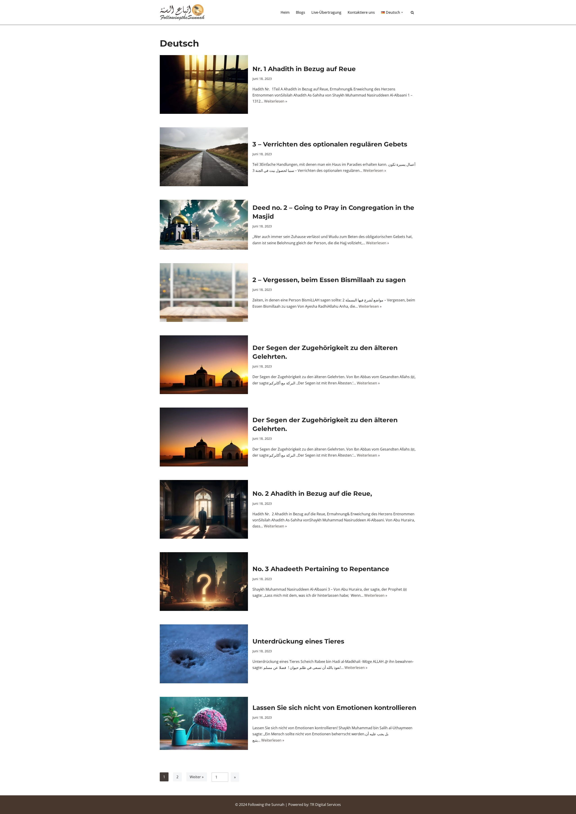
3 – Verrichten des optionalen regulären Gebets (329, 144)
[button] (402, 12)
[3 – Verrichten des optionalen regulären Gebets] (204, 156)
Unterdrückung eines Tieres (298, 641)
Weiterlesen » (275, 101)
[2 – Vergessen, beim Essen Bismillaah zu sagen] (204, 292)
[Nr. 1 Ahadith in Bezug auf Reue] (204, 84)
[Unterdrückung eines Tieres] (204, 653)
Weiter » (197, 776)
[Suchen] (412, 12)
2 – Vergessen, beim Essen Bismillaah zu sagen (329, 280)
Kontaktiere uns (361, 12)
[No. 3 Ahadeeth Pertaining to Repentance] (204, 581)
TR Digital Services (325, 804)
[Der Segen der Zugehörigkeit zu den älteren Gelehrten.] (204, 364)
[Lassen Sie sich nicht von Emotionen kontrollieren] (204, 723)
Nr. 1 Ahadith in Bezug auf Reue (304, 69)
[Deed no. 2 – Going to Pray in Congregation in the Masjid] (204, 225)
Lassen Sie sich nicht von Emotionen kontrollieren (334, 707)
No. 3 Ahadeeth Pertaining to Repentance (320, 569)
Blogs (300, 12)
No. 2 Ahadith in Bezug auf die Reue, (312, 493)
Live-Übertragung (326, 12)
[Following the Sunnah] (182, 12)
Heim (285, 12)
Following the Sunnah (266, 804)
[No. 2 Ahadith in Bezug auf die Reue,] (204, 509)
